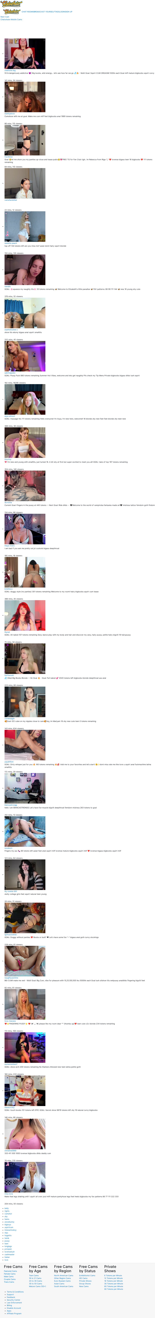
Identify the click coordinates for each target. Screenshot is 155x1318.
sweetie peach (11, 243)
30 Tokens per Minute (113, 1283)
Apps (9, 1311)
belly (7, 1208)
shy (6, 1216)
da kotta (8, 502)
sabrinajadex (10, 373)
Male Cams (9, 1276)
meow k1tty (10, 1107)
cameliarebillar (11, 200)
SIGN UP (68, 12)
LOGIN (62, 12)
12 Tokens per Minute (113, 1278)
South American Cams (63, 1286)
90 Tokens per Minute (113, 1289)
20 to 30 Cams (35, 1281)
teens (7, 1219)
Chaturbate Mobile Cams (11, 19)
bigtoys (8, 1224)
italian (7, 1257)
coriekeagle (10, 718)
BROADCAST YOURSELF (44, 12)
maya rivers (10, 546)
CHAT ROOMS (28, 12)
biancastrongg (11, 805)
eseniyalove (10, 113)
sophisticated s (11, 329)
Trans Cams (9, 1282)
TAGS (57, 12)
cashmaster (9, 1254)
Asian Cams (59, 1283)
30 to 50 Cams (35, 1283)
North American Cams (63, 1275)
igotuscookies (11, 934)
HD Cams (83, 1278)
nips (6, 1233)
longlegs (8, 1246)
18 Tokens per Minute (113, 1281)
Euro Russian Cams (62, 1281)
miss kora (9, 1194)
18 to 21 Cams (35, 1278)
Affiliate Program (14, 1313)
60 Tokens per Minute (113, 1286)
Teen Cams (34, 1275)
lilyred (7, 632)
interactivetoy (10, 1230)
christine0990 (10, 1150)
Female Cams (9, 1274)
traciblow (9, 157)
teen (6, 1243)
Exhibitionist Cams (87, 1275)
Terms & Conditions (15, 1292)
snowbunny (9, 1222)
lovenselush (10, 1252)
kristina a (8, 589)
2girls (7, 1211)
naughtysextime (11, 978)
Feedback (11, 1297)
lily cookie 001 (11, 891)
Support (10, 1294)
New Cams (84, 1286)
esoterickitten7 (11, 1064)
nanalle (8, 286)
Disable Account (14, 1308)
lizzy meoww (10, 1021)
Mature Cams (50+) (37, 1286)
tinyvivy (8, 459)
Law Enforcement (14, 1302)
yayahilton (9, 762)
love (6, 1260)
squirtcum (9, 1227)
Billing (9, 1305)
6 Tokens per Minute (113, 1275)
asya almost (10, 416)
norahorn (8, 848)
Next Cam (5, 17)
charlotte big (10, 70)
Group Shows (85, 1283)
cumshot (8, 1214)
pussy (7, 1241)
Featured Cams (10, 1271)
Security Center (13, 1300)
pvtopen (8, 1249)
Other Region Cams (62, 1278)
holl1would (9, 675)
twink (7, 1238)
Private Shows (85, 1281)
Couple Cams (10, 1279)
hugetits (8, 1235)
